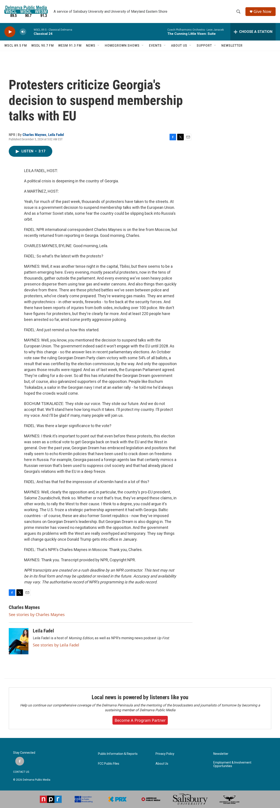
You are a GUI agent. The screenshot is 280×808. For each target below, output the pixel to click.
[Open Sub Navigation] (98, 45)
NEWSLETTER (232, 45)
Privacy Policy (165, 753)
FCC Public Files (108, 763)
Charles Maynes (34, 134)
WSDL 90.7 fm (42, 45)
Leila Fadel (56, 134)
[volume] (23, 32)
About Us (162, 763)
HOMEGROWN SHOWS (122, 45)
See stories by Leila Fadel (56, 645)
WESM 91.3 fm (70, 45)
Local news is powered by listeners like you (140, 697)
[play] (9, 31)
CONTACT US (21, 771)
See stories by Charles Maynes (37, 614)
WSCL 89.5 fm (15, 45)
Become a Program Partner (140, 720)
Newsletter (220, 753)
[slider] (30, 31)
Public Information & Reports (118, 753)
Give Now (262, 11)
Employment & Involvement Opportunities (232, 764)
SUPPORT (204, 45)
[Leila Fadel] (18, 641)
